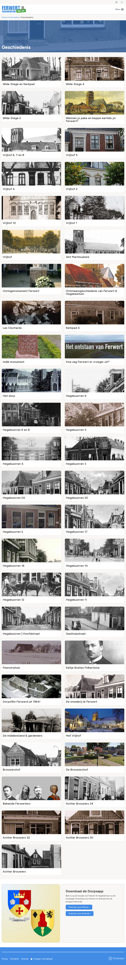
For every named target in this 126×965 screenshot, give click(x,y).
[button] (119, 9)
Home (4, 17)
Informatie (14, 17)
